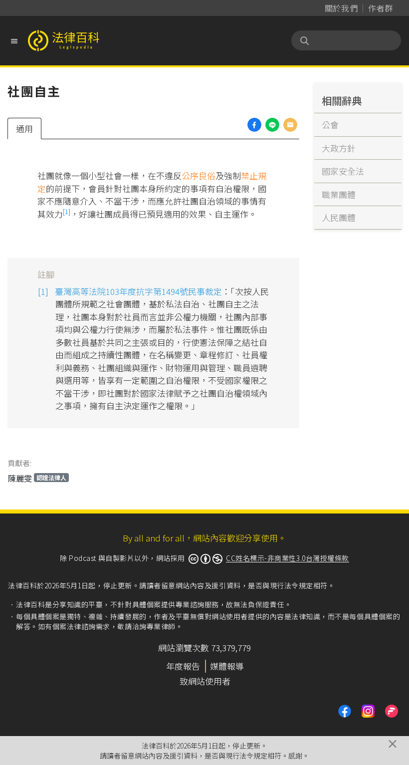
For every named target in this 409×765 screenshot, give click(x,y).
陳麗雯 (37, 478)
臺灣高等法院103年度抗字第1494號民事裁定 (138, 291)
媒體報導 (227, 666)
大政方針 (339, 148)
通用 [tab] (24, 128)
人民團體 (339, 217)
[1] (66, 211)
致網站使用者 (205, 681)
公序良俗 (198, 175)
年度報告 (183, 666)
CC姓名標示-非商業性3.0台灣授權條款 (287, 558)
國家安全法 (343, 171)
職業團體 (339, 194)
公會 (330, 124)
